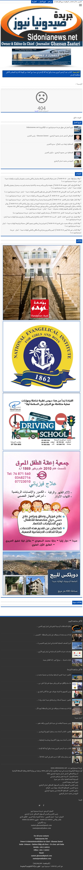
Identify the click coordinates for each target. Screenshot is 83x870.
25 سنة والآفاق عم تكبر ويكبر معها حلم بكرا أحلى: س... (54, 683)
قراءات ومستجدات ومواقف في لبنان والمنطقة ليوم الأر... (53, 709)
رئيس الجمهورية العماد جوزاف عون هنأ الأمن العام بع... (53, 692)
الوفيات (78, 174)
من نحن (50, 2)
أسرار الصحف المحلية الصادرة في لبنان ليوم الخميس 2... (53, 643)
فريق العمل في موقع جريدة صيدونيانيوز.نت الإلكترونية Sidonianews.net (49, 128)
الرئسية (36, 111)
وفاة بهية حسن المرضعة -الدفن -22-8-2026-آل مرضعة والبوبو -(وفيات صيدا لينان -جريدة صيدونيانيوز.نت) (46, 213)
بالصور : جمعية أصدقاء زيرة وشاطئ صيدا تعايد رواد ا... (54, 700)
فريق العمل (43, 2)
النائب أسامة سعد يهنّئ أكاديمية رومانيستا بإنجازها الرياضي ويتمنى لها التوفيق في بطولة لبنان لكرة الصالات (39, 72)
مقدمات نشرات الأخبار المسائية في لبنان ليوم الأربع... (54, 652)
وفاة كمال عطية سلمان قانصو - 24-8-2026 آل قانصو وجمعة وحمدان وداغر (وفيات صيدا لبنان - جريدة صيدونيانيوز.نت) (43, 200)
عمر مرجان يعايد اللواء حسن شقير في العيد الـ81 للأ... (54, 757)
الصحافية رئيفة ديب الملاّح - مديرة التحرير (60, 144)
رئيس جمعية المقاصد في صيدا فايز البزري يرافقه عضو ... (53, 723)
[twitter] (39, 805)
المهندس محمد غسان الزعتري (63, 161)
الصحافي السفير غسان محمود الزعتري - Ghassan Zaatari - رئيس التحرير (50, 136)
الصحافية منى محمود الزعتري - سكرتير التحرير (59, 153)
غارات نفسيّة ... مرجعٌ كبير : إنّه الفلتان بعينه (57, 660)
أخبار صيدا (76, 72)
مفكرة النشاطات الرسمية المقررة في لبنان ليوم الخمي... (54, 627)
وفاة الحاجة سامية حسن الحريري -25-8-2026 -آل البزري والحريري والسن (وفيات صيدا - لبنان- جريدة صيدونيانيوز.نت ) (43, 196)
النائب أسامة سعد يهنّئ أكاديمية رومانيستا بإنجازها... (54, 740)
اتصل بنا (34, 2)
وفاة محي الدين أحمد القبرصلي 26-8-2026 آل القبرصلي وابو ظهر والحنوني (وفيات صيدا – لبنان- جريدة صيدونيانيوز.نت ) (42, 192)
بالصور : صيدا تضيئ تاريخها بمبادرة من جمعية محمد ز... (53, 675)
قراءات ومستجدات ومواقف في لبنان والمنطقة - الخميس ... (52, 635)
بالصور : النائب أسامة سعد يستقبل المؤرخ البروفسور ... (54, 732)
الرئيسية (79, 84)
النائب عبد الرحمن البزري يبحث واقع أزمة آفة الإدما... (54, 749)
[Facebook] (43, 805)
